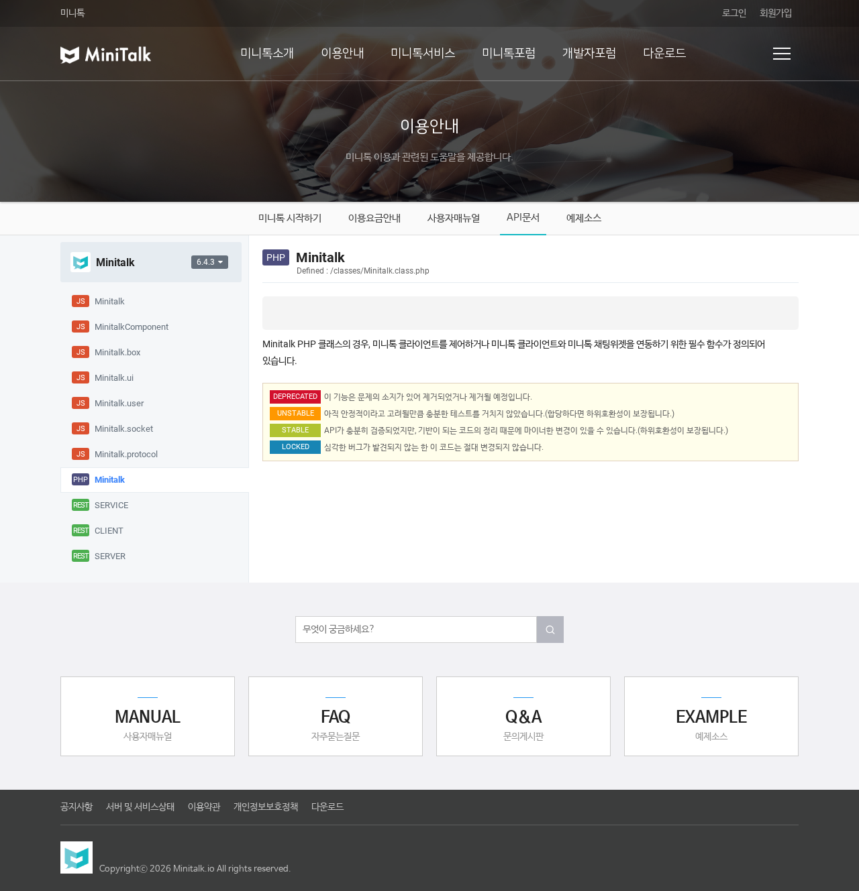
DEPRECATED (295, 396)
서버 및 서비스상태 (140, 807)
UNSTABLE (295, 413)
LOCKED (295, 446)
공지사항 (76, 807)
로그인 (734, 13)
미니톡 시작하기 (289, 218)
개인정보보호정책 (266, 807)
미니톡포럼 (509, 53)
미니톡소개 (267, 53)
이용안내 (342, 53)
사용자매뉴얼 (453, 218)
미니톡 (72, 13)
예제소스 (583, 218)
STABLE (295, 430)
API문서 (523, 217)
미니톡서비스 (423, 53)
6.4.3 (206, 262)
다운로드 (664, 53)
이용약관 (204, 807)
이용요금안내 (374, 218)
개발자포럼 (589, 53)
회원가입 (776, 13)
